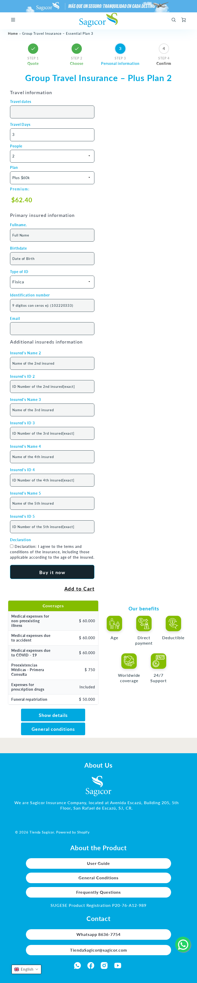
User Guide (98, 863)
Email (15, 318)
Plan (14, 167)
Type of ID (19, 271)
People (16, 146)
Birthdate (18, 248)
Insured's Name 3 (25, 399)
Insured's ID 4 (22, 470)
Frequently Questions (98, 892)
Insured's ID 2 (22, 376)
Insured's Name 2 (25, 353)
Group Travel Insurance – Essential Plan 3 (57, 33)
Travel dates (21, 101)
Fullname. (18, 225)
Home (13, 33)
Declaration (20, 540)
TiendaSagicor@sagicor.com (98, 949)
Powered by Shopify (73, 832)
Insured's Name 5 (25, 493)
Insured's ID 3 (22, 423)
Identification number (30, 295)
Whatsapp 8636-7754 (98, 934)
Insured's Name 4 (25, 446)
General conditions (53, 729)
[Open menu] (13, 20)
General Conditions (98, 877)
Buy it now (52, 572)
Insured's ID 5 (22, 516)
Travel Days (20, 124)
